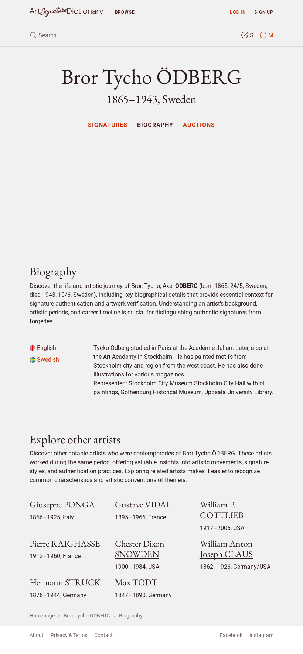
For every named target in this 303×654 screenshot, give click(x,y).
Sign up (263, 12)
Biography (155, 125)
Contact (103, 635)
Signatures (107, 125)
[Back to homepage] (66, 12)
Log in (238, 12)
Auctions (199, 125)
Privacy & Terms (69, 635)
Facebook (231, 635)
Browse (125, 12)
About (37, 635)
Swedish (47, 359)
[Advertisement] (151, 195)
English (45, 347)
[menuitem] (107, 124)
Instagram (261, 635)
